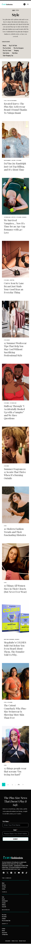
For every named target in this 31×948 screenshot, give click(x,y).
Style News (15, 53)
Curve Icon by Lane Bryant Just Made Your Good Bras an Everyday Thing (14, 288)
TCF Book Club (7, 217)
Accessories (4, 932)
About (3, 883)
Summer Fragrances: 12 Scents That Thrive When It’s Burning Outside (15, 473)
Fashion (3, 928)
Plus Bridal (4, 916)
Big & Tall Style (13, 45)
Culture (13, 160)
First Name (6, 821)
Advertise (4, 885)
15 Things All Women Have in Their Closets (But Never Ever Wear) (15, 588)
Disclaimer (7, 941)
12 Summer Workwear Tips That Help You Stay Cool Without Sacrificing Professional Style (15, 349)
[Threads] (15, 872)
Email (14, 830)
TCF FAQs (4, 887)
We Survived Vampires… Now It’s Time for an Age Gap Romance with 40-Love (14, 226)
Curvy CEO (4, 906)
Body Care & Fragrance (9, 639)
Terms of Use (14, 941)
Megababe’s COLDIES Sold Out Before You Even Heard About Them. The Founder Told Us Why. (15, 648)
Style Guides (6, 53)
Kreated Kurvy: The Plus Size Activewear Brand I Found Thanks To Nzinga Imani (15, 108)
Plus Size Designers (19, 48)
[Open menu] (27, 4)
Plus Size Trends (7, 50)
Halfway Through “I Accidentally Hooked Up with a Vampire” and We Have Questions (14, 412)
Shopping (16, 50)
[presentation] (15, 79)
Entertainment (7, 160)
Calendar (4, 918)
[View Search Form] (24, 4)
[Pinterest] (22, 872)
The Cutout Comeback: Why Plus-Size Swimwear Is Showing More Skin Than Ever (15, 711)
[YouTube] (19, 872)
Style (5, 100)
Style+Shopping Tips (8, 56)
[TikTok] (26, 872)
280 (19, 784)
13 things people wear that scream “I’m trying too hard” (15, 771)
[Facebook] (3, 872)
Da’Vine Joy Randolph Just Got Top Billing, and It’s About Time (15, 166)
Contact (3, 889)
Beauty (4, 45)
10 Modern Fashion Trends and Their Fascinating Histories (15, 532)
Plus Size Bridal (7, 48)
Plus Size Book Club (6, 920)
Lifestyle (13, 217)
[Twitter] (7, 872)
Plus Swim (4, 915)
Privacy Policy (22, 941)
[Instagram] (11, 872)
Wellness (24, 217)
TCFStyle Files (5, 934)
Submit (15, 839)
